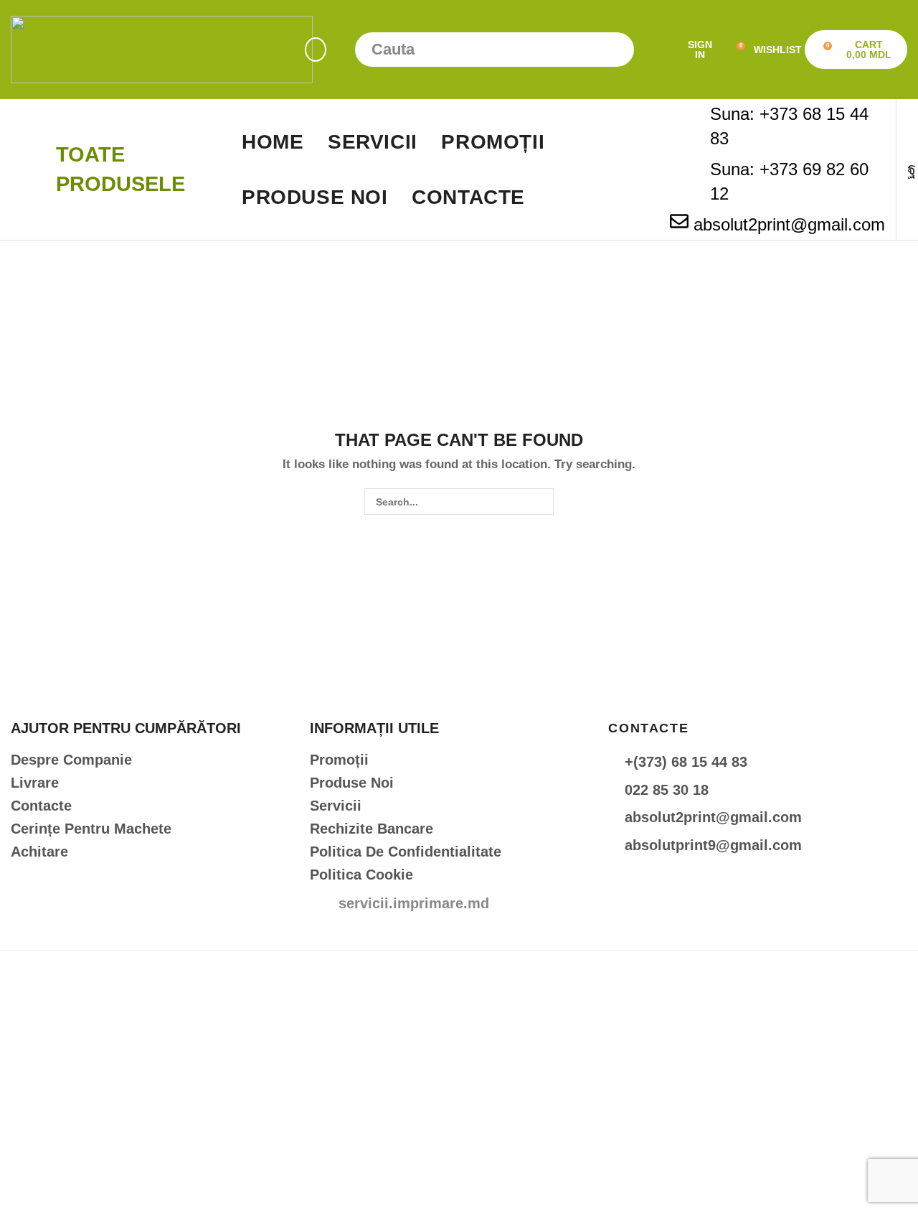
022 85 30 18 (667, 790)
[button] (315, 49)
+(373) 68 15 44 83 (686, 762)
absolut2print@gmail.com (789, 224)
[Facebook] (911, 169)
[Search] (617, 49)
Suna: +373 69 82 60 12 (789, 181)
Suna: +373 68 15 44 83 (789, 126)
